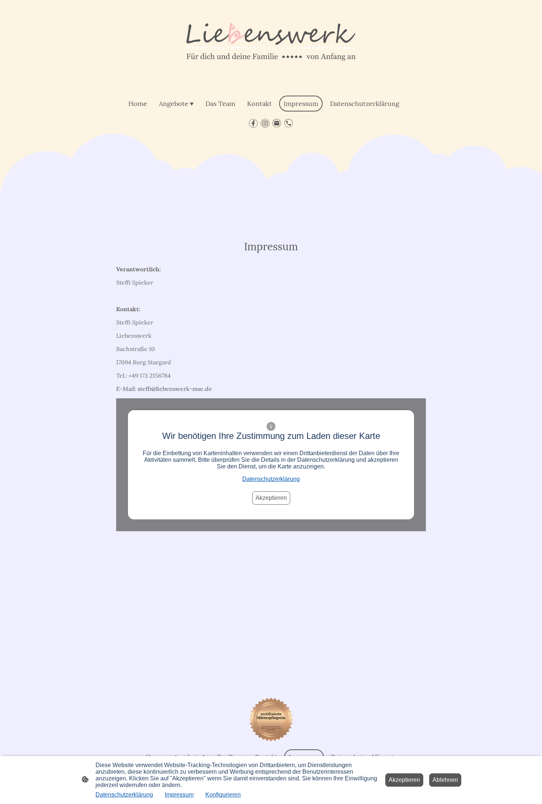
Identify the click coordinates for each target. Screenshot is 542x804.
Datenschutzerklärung (271, 479)
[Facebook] (253, 123)
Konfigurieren (223, 794)
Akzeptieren (271, 498)
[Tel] (288, 123)
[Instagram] (265, 123)
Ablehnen (445, 780)
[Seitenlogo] (271, 46)
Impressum (179, 794)
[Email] (276, 123)
